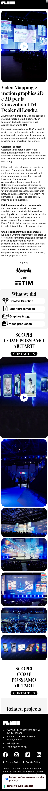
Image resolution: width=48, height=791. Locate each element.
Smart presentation (22, 309)
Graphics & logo (19, 316)
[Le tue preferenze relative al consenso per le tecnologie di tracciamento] (4, 786)
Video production (20, 324)
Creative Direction (21, 301)
